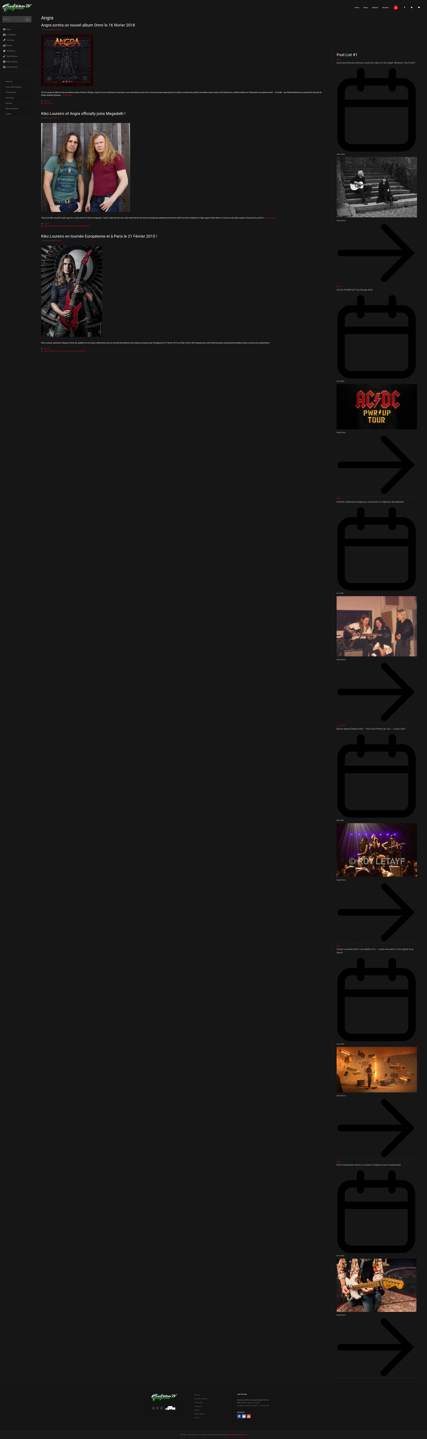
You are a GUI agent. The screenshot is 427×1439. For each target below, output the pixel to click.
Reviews (386, 8)
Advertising (10, 98)
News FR (47, 101)
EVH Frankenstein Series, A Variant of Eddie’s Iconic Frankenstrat (369, 1165)
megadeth (81, 226)
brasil (50, 226)
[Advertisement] (378, 31)
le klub (80, 351)
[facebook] (239, 1417)
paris (84, 351)
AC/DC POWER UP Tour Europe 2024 (355, 289)
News (366, 8)
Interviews (10, 40)
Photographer (232, 1434)
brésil (50, 351)
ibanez (66, 226)
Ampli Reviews (12, 67)
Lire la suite (68, 95)
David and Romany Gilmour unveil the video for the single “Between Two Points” (376, 62)
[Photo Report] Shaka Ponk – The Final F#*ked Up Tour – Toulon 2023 (371, 729)
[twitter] (244, 1417)
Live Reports (11, 35)
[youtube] (249, 1417)
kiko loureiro (73, 226)
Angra (46, 103)
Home (357, 8)
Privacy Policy (11, 92)
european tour (58, 351)
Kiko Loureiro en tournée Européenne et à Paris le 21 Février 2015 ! (99, 236)
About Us (9, 82)
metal (88, 226)
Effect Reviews (12, 62)
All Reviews (11, 51)
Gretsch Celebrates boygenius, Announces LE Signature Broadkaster (370, 501)
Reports (375, 8)
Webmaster (243, 1434)
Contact (8, 114)
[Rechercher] (28, 19)
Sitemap (9, 103)
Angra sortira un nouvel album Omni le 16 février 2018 (88, 25)
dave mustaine (58, 226)
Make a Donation (12, 109)
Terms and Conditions (14, 87)
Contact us (264, 1405)
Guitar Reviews (12, 56)
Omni (50, 103)
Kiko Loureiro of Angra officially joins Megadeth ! (83, 113)
